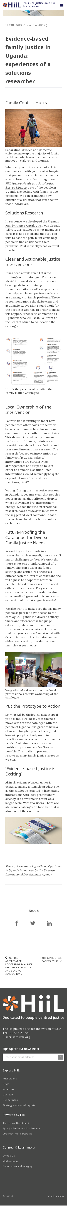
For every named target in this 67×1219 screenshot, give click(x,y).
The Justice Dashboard (16, 1123)
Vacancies (8, 1089)
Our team (8, 1094)
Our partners (10, 1099)
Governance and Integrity (18, 1166)
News (6, 1083)
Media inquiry (11, 1161)
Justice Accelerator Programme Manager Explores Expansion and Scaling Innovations (19, 965)
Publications (10, 1078)
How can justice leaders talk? (51, 959)
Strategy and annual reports (19, 1105)
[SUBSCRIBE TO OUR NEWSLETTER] (60, 1057)
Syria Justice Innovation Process (21, 1128)
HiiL (13, 1196)
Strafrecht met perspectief (18, 1133)
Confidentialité (56, 1196)
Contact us (9, 1155)
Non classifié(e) (36, 25)
